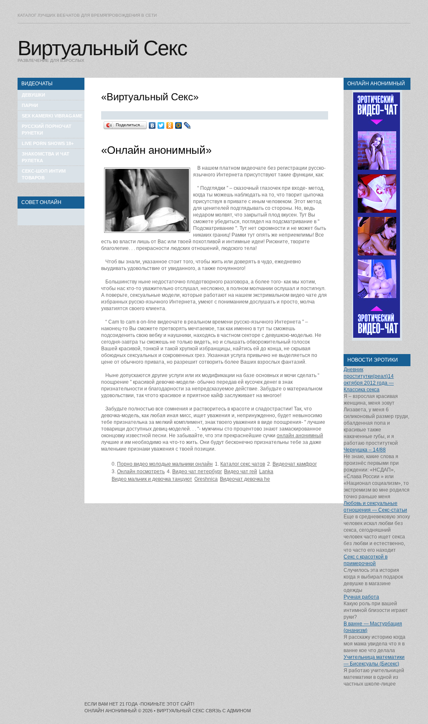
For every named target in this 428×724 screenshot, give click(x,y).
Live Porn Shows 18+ (48, 143)
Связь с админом (228, 710)
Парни (30, 105)
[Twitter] (161, 125)
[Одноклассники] (170, 125)
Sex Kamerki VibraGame (52, 115)
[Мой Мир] (178, 125)
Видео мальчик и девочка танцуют (152, 479)
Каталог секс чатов (242, 464)
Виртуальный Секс (102, 48)
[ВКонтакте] (152, 125)
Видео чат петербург (197, 471)
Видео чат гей (240, 471)
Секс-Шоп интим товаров (44, 174)
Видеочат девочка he (245, 479)
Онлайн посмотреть (141, 471)
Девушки (33, 94)
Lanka (266, 471)
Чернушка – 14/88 (365, 450)
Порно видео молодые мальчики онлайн (165, 464)
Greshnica (206, 479)
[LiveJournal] (187, 125)
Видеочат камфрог (295, 464)
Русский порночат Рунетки (46, 129)
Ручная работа (361, 597)
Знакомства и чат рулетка (45, 157)
